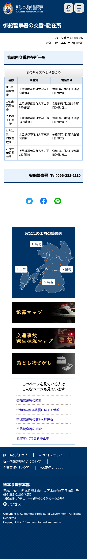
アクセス (14, 504)
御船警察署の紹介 (29, 400)
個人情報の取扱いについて (22, 461)
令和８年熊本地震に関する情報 (38, 410)
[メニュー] (79, 8)
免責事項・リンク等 (16, 468)
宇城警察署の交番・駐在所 (34, 419)
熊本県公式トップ (15, 455)
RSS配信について (51, 468)
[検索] (68, 8)
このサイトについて (50, 455)
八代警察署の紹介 (29, 429)
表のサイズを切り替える (43, 72)
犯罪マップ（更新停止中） (33, 438)
